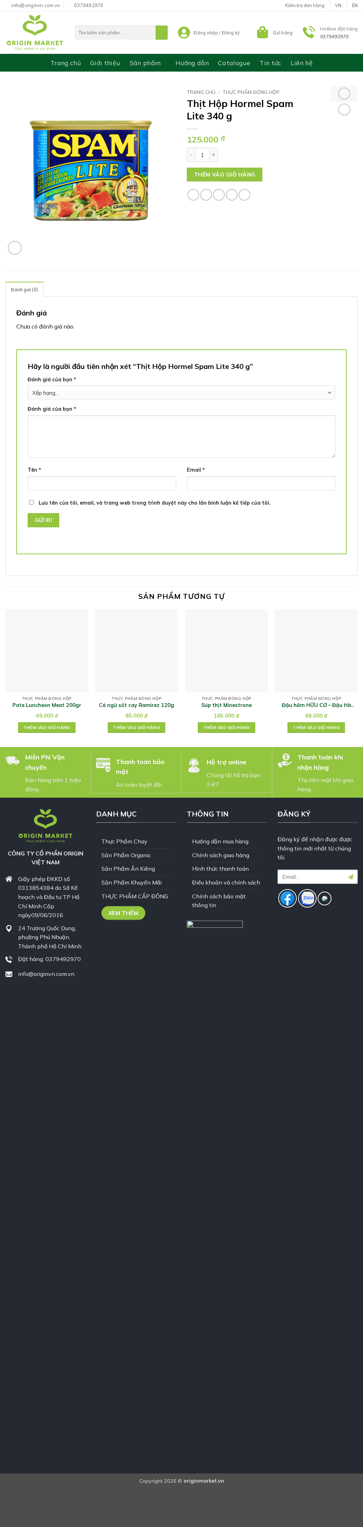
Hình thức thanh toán (220, 868)
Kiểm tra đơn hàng (304, 5)
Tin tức (270, 63)
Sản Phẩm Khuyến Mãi (131, 882)
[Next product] (344, 94)
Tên (34, 470)
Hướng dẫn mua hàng (220, 841)
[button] (274, 32)
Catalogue (234, 63)
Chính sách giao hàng (220, 855)
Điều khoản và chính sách (226, 882)
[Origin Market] (34, 32)
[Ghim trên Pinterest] (232, 195)
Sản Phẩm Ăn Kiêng (128, 868)
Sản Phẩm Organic (126, 855)
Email (196, 470)
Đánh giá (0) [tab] (24, 289)
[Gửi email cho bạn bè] (219, 195)
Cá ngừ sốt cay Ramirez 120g (136, 705)
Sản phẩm (145, 63)
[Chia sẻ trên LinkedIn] (244, 195)
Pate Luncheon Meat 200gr (46, 705)
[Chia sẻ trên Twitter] (206, 195)
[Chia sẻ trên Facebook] (193, 195)
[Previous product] (344, 109)
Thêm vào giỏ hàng (225, 174)
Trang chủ (65, 63)
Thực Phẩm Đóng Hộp (251, 92)
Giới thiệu (105, 63)
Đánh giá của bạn (52, 379)
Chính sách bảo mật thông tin (219, 901)
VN (338, 5)
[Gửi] (162, 33)
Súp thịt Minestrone (226, 705)
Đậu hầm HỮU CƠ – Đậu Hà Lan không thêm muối (316, 705)
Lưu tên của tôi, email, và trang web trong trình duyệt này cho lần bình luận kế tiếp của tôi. (154, 503)
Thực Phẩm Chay (124, 841)
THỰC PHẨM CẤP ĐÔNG (134, 896)
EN (355, 5)
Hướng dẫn (192, 63)
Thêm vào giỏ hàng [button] (46, 727)
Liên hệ (302, 63)
